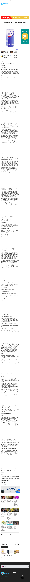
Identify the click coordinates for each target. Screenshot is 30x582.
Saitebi (2, 576)
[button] (28, 3)
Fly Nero (4, 576)
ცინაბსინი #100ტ (3, 555)
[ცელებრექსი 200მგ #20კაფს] (10, 552)
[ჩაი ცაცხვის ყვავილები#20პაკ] (16, 552)
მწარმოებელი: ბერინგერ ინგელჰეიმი (7, 534)
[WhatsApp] (15, 26)
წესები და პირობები (3, 0)
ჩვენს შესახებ (10, 0)
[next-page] (2, 557)
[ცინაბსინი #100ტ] (3, 552)
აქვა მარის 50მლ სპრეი (4, 544)
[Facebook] (28, 0)
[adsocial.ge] (4, 566)
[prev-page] (1, 557)
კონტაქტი (7, 0)
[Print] (18, 26)
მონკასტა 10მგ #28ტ (16, 544)
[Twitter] (13, 26)
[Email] (17, 26)
